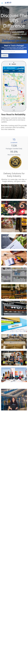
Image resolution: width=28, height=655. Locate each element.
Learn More (6, 196)
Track (5, 55)
